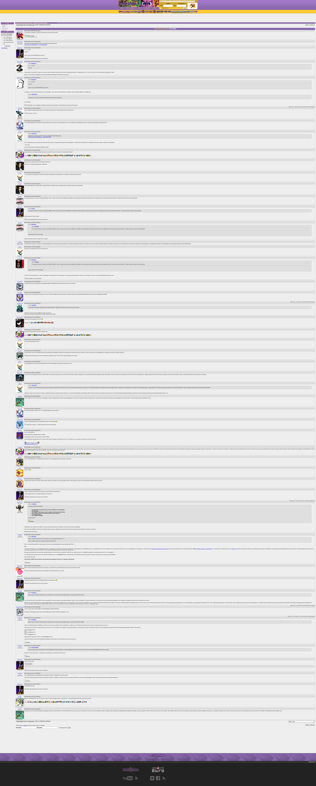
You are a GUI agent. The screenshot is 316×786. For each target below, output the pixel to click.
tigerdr (19, 350)
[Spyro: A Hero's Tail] (154, 11)
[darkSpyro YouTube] (128, 778)
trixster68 (20, 150)
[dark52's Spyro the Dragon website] (139, 3)
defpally (20, 242)
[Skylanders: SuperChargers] (188, 11)
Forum (154, 8)
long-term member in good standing (204, 548)
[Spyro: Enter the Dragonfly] (143, 11)
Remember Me (165, 8)
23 (48, 24)
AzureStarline (20, 317)
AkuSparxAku (20, 419)
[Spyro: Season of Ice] (135, 11)
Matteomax (19, 48)
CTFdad (20, 258)
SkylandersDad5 (20, 607)
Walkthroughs (130, 8)
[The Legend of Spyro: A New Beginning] (162, 11)
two (237, 548)
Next (31, 24)
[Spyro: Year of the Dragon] (132, 11)
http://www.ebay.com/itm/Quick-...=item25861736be (36, 44)
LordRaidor (33, 503)
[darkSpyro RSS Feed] (136, 778)
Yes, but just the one (8, 42)
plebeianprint (20, 61)
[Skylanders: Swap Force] (181, 11)
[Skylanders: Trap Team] (184, 11)
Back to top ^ (312, 762)
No (4, 44)
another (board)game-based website (159, 548)
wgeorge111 (20, 372)
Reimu (19, 160)
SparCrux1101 (20, 31)
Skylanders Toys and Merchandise (40, 22)
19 (41, 24)
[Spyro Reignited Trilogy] (120, 11)
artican (19, 131)
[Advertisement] (157, 18)
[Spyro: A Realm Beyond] (196, 11)
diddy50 (20, 457)
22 (46, 24)
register (25, 725)
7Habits (20, 696)
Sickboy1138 (20, 303)
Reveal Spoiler (28, 664)
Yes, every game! (8, 37)
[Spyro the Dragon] (124, 11)
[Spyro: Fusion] (151, 11)
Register (168, 3)
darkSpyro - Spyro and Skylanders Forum (23, 22)
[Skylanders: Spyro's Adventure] (173, 11)
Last (33, 24)
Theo (20, 468)
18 (40, 24)
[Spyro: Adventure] (147, 11)
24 (49, 24)
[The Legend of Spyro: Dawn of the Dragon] (169, 11)
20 (43, 24)
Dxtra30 (20, 196)
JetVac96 (20, 108)
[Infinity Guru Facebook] (158, 778)
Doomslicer (19, 566)
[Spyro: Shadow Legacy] (158, 11)
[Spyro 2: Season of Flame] (139, 11)
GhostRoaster (20, 78)
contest (233, 548)
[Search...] (196, 1)
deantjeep (20, 292)
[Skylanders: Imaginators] (192, 11)
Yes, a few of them (8, 40)
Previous (21, 24)
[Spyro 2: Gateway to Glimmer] (128, 11)
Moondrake (19, 502)
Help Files (4, 30)
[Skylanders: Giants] (177, 11)
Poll (7, 31)
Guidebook (147, 8)
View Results (4, 48)
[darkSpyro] (130, 769)
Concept (20, 121)
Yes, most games (8, 38)
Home (122, 8)
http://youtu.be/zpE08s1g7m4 (31, 444)
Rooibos (20, 479)
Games (139, 8)
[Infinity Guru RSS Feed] (164, 778)
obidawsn (20, 396)
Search (3, 26)
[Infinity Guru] (158, 769)
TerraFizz (20, 430)
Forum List (4, 25)
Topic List (307, 24)
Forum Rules (5, 28)
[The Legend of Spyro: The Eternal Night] (166, 11)
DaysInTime (20, 41)
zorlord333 (19, 281)
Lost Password (181, 3)
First (17, 24)
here (58, 544)
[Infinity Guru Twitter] (152, 778)
